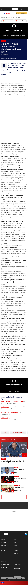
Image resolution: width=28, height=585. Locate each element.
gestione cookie (5, 564)
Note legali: (3, 561)
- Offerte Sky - (5, 418)
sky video (3, 547)
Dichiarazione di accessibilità (18, 567)
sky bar (16, 550)
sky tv (15, 542)
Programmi (17, 556)
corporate (16, 571)
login (25, 9)
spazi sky (16, 553)
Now (15, 547)
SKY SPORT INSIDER (21, 13)
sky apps (16, 545)
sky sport (3, 542)
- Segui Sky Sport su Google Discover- (12, 401)
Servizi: (15, 539)
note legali (4, 567)
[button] (11, 583)
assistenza (19, 578)
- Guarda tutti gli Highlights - (9, 412)
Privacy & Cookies (9, 577)
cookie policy (17, 564)
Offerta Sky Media (5, 571)
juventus (5, 432)
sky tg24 (3, 545)
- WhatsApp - (5, 407)
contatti (23, 578)
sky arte (3, 550)
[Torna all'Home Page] (7, 13)
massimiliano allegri (18, 432)
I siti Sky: (3, 539)
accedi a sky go (20, 534)
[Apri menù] (2, 13)
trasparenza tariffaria (12, 578)
